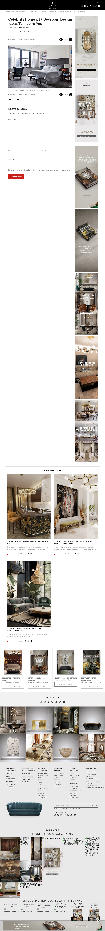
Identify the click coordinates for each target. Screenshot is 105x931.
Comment (12, 119)
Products (61, 11)
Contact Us (91, 768)
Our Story (74, 788)
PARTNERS (52, 830)
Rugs (8, 776)
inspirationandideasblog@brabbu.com (92, 788)
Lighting (9, 773)
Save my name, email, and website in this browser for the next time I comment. (39, 170)
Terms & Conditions (58, 783)
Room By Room (28, 777)
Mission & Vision (60, 773)
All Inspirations (9, 11)
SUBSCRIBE (94, 805)
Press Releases (75, 775)
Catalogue (41, 791)
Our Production (76, 791)
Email (44, 150)
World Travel (67, 11)
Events (40, 784)
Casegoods (10, 768)
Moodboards (42, 797)
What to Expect (59, 775)
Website (11, 159)
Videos (72, 780)
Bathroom (10, 781)
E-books (41, 795)
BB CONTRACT (26, 773)
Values (56, 777)
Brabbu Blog (42, 773)
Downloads (76, 11)
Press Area (74, 771)
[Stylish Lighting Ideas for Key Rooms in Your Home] (29, 506)
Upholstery (11, 771)
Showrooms (74, 797)
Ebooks (56, 11)
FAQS (55, 786)
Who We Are (74, 786)
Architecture (17, 11)
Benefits (57, 780)
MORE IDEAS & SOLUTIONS (52, 833)
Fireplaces (10, 784)
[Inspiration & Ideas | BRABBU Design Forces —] (52, 5)
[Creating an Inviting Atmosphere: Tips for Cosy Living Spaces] (29, 594)
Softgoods (10, 779)
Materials (43, 11)
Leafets (41, 793)
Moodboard (52, 11)
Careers (73, 795)
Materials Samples (26, 781)
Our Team (73, 793)
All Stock (10, 787)
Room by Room (86, 11)
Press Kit (73, 773)
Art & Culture (24, 11)
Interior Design (35, 11)
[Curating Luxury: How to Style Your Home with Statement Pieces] (76, 506)
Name (11, 150)
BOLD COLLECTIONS (28, 771)
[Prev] (61, 39)
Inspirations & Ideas (43, 776)
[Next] (70, 39)
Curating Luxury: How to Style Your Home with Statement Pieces (73, 543)
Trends (81, 11)
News (40, 782)
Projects (73, 777)
